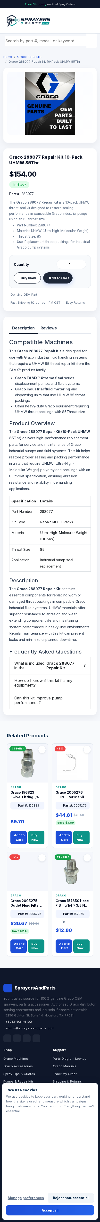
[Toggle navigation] (87, 21)
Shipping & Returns (67, 1081)
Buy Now (28, 278)
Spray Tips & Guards (19, 1074)
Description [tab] (23, 328)
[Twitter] (27, 1038)
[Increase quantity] (81, 264)
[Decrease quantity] (61, 264)
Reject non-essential (71, 1198)
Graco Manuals (64, 1066)
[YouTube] (36, 1038)
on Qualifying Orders (50, 4)
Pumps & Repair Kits (18, 1081)
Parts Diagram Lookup (69, 1058)
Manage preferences (26, 1198)
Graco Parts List (29, 57)
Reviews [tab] (49, 328)
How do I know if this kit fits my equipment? (43, 683)
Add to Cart (59, 278)
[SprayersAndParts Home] (28, 20)
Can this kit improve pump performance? (38, 700)
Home (7, 57)
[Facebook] (7, 1038)
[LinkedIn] (17, 1038)
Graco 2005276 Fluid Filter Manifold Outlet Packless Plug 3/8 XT (73, 795)
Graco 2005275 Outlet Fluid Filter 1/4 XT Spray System (25, 903)
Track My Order (65, 1074)
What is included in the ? (50, 665)
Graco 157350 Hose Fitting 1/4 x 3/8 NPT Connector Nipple (73, 903)
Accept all (50, 1210)
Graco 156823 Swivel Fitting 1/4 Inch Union (24, 795)
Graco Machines (16, 1058)
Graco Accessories (18, 1066)
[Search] (92, 41)
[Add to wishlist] (80, 278)
